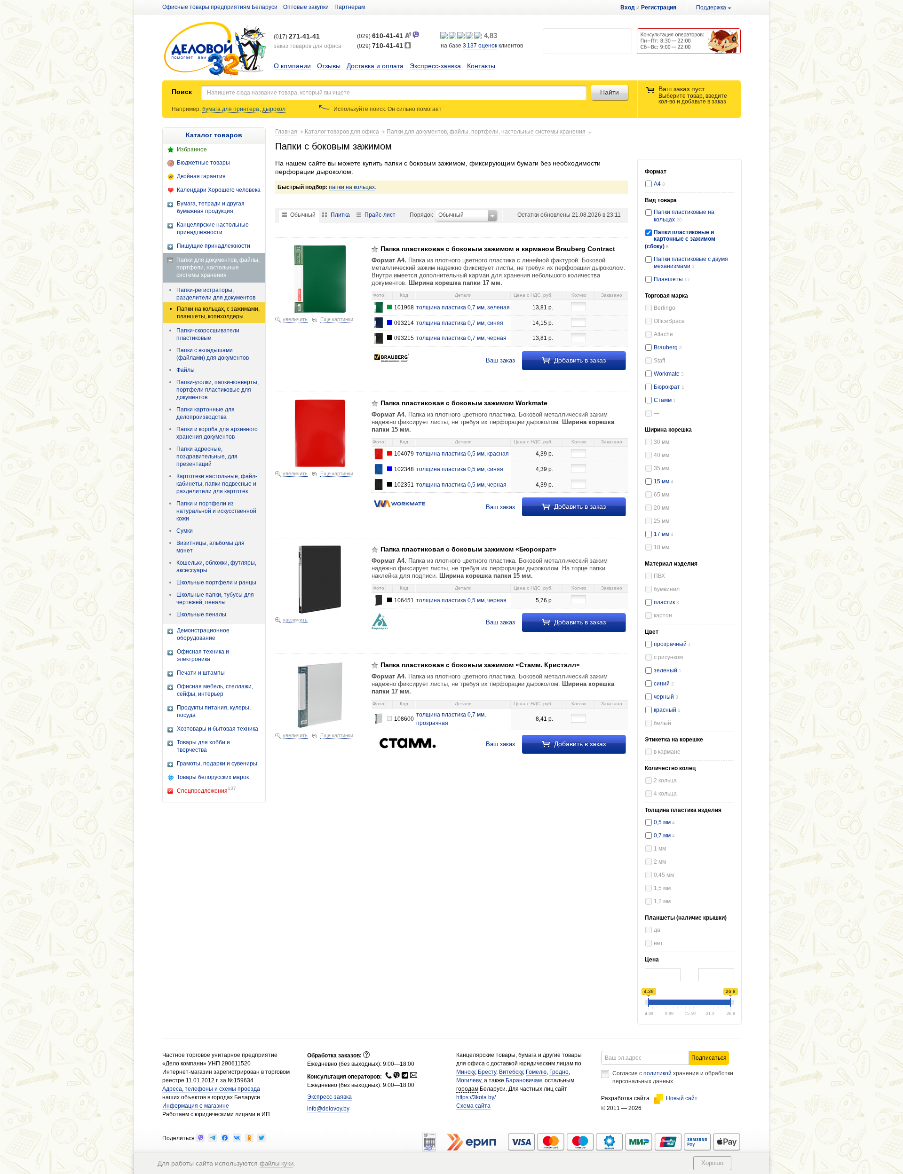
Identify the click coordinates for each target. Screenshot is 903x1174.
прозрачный (672, 644)
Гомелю (536, 1072)
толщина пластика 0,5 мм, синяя (459, 469)
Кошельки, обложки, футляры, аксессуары (216, 566)
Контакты (481, 66)
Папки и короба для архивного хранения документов (217, 433)
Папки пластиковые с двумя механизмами (691, 262)
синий (664, 683)
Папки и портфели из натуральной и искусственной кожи (216, 511)
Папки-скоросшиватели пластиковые (207, 334)
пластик (666, 602)
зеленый (667, 670)
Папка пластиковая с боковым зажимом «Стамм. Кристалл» (480, 665)
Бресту (487, 1072)
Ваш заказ (500, 360)
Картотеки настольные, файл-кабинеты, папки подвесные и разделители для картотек (216, 484)
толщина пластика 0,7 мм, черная (461, 338)
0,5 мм (664, 822)
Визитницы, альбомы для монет (210, 547)
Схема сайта (473, 1106)
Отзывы (329, 66)
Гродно (559, 1072)
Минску (465, 1072)
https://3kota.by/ (476, 1097)
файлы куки (276, 1163)
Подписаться (709, 1058)
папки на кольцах (352, 187)
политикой (657, 1073)
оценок (480, 45)
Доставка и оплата (375, 66)
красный (667, 710)
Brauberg (668, 347)
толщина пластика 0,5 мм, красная (462, 453)
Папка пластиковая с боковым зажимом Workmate (463, 403)
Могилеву (468, 1080)
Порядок (421, 215)
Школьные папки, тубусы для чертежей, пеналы (215, 598)
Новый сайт (681, 1098)
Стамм (665, 400)
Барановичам (524, 1080)
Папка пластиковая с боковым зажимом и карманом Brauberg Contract (497, 248)
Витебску (511, 1072)
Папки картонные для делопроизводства (205, 413)
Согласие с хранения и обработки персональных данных (672, 1077)
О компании (292, 66)
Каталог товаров (214, 135)
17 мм (663, 534)
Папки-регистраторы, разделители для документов (215, 294)
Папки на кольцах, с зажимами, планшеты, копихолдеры (218, 313)
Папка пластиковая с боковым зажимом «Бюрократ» (468, 549)
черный (666, 696)
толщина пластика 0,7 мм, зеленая (463, 307)
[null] (200, 1138)
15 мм (663, 481)
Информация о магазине (195, 1106)
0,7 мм (664, 835)
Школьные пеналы (201, 614)
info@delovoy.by (328, 1108)
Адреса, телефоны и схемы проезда (211, 1089)
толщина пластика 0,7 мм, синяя (459, 323)
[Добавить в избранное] (375, 249)
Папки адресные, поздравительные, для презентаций (207, 456)
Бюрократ (669, 387)
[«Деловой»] (215, 50)
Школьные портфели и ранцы (216, 582)
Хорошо (712, 1162)
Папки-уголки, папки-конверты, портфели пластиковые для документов (217, 390)
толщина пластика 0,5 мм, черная (461, 484)
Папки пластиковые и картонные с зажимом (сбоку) (680, 239)
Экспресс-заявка (435, 66)
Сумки (184, 531)
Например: (187, 109)
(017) (297, 36)
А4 (659, 184)
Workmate (669, 373)
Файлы (185, 370)
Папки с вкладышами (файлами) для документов (212, 354)
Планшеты (669, 279)
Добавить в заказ (579, 360)
